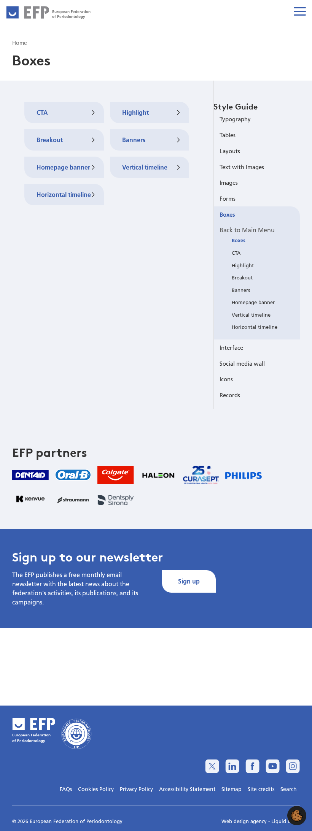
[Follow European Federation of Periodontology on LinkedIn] (232, 766)
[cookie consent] (296, 815)
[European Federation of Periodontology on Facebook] (252, 766)
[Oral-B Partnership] (73, 475)
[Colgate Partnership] (115, 475)
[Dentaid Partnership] (30, 475)
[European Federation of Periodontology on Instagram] (293, 766)
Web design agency (244, 821)
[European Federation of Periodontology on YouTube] (273, 766)
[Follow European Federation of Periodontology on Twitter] (212, 766)
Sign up (189, 581)
